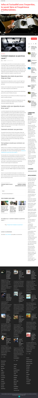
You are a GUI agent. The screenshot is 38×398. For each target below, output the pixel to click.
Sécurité (2, 386)
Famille (2, 379)
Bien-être (3, 368)
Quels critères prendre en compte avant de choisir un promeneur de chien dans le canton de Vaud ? (32, 215)
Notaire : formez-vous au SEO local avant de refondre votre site (32, 179)
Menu (4, 34)
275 (4, 357)
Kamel (5, 60)
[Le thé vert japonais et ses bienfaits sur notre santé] (29, 53)
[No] (36, 395)
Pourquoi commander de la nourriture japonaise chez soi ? (34, 95)
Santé (27, 376)
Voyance (27, 370)
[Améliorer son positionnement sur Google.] (29, 46)
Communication (29, 359)
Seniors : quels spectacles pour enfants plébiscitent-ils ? (32, 118)
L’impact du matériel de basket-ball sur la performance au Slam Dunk (9, 297)
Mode (27, 372)
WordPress (3, 388)
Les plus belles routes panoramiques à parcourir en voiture (32, 233)
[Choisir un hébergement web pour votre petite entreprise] (29, 68)
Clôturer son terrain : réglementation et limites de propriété (31, 191)
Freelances (16, 388)
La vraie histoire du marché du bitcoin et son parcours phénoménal (34, 78)
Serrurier (27, 368)
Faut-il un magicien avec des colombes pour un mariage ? (32, 122)
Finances (2, 381)
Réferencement (29, 361)
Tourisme (33, 294)
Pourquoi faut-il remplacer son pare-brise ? (15, 224)
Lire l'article (4, 291)
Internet (2, 384)
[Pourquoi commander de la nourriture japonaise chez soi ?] (29, 92)
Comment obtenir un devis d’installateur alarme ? (32, 221)
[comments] (33, 44)
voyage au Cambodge (32, 155)
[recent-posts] (31, 44)
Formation (3, 377)
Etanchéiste (16, 386)
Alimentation (3, 361)
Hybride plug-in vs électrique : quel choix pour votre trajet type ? (22, 208)
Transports (28, 383)
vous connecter (8, 234)
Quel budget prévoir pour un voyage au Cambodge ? (31, 163)
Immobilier (8, 270)
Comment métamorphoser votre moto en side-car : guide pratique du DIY (13, 209)
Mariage (15, 377)
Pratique (8, 293)
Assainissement (16, 370)
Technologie (28, 379)
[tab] (29, 44)
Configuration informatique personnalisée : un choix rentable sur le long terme (32, 227)
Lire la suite (29, 292)
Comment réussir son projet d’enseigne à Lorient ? (32, 196)
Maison (15, 368)
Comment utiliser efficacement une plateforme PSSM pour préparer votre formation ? (32, 185)
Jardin (20, 315)
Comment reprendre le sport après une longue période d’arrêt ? (32, 243)
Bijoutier (15, 382)
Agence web (16, 381)
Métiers (15, 379)
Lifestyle (15, 364)
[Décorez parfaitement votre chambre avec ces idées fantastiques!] (29, 101)
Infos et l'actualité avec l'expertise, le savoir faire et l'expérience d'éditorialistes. (18, 7)
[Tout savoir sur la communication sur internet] (29, 60)
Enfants (2, 373)
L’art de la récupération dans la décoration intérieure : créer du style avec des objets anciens (32, 151)
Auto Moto (3, 53)
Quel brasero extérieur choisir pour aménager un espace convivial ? (32, 200)
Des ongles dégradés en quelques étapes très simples (33, 337)
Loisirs (15, 366)
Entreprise (3, 375)
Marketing (28, 365)
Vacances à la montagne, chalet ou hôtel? (33, 86)
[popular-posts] (29, 44)
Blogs (2, 370)
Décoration (16, 371)
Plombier (28, 367)
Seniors (27, 378)
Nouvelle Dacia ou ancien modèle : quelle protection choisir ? (32, 259)
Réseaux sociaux (29, 363)
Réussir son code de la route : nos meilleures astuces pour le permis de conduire (4, 209)
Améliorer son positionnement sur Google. (34, 47)
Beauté (2, 366)
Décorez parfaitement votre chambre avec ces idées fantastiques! (34, 103)
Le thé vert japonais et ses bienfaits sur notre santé (34, 54)
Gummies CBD (30, 160)
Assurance (3, 362)
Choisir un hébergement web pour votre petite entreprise (34, 70)
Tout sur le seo (16, 390)
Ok (19, 396)
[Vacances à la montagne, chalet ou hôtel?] (29, 85)
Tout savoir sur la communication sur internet (34, 62)
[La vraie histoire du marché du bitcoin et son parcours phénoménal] (29, 76)
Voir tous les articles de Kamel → (7, 193)
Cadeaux (2, 372)
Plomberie (16, 375)
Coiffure (15, 384)
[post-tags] (36, 44)
